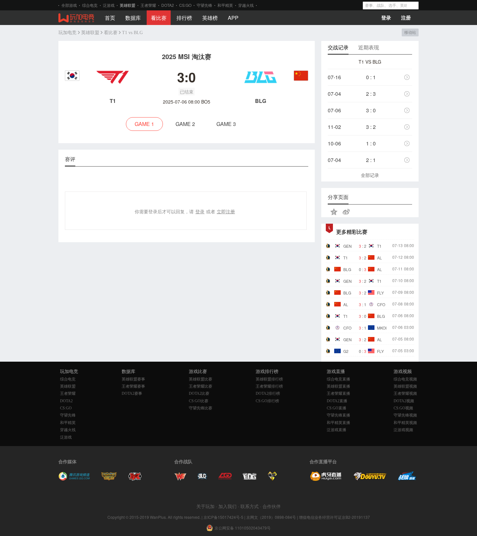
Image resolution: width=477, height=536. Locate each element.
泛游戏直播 (336, 430)
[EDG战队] (250, 479)
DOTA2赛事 (132, 393)
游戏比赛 (198, 371)
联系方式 (249, 506)
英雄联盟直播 (338, 386)
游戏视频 (403, 371)
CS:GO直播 (336, 408)
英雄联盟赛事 (133, 379)
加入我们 (227, 506)
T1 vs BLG (132, 32)
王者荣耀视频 (405, 393)
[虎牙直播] (326, 479)
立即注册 (226, 211)
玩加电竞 (67, 32)
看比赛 (158, 17)
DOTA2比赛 (199, 393)
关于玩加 (205, 506)
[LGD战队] (225, 479)
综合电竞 (90, 5)
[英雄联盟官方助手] (109, 479)
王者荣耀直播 (338, 393)
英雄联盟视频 (405, 386)
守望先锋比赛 (200, 408)
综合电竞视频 (405, 379)
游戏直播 (336, 371)
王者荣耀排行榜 (269, 386)
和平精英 (225, 5)
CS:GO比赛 (198, 401)
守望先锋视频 (405, 415)
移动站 (410, 32)
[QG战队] (272, 479)
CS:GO (185, 5)
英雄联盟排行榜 (269, 379)
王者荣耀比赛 (200, 386)
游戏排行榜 (267, 371)
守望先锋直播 (338, 415)
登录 (386, 17)
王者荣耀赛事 (133, 386)
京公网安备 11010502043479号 (242, 527)
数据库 (133, 17)
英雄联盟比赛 (200, 379)
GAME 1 (144, 124)
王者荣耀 (148, 5)
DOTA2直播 (337, 401)
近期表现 (368, 47)
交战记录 (338, 47)
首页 (110, 17)
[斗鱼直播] (370, 479)
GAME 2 (185, 124)
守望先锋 (204, 5)
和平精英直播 (338, 422)
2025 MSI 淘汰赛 (186, 56)
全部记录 (370, 175)
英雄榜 (210, 17)
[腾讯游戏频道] (74, 479)
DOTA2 (167, 5)
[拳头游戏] (135, 479)
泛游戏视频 (403, 430)
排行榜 (184, 17)
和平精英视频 (405, 422)
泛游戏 (109, 5)
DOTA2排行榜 (268, 393)
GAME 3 (226, 124)
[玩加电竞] (76, 18)
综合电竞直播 (338, 379)
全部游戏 (69, 5)
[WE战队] (180, 479)
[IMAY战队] (202, 479)
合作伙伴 (272, 506)
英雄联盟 (127, 5)
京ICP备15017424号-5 (223, 517)
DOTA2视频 (404, 401)
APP (233, 17)
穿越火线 (246, 5)
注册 (406, 17)
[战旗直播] (407, 479)
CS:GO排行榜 (267, 401)
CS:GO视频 (403, 408)
